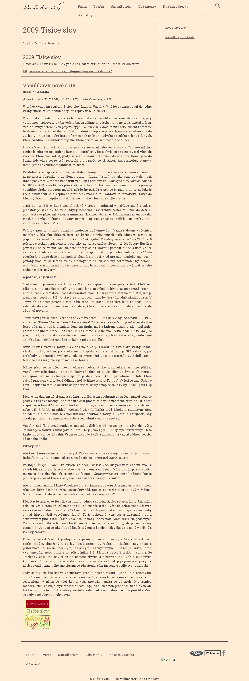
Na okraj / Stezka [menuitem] (175, 6)
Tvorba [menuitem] (98, 6)
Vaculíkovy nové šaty (179, 37)
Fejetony (53, 43)
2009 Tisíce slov (176, 27)
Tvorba (39, 43)
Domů (26, 43)
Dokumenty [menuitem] (147, 6)
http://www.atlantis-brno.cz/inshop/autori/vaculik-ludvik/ (67, 71)
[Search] (217, 6)
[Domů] (46, 4)
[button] (37, 616)
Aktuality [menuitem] (85, 15)
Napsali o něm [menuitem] (121, 6)
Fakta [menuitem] (82, 6)
